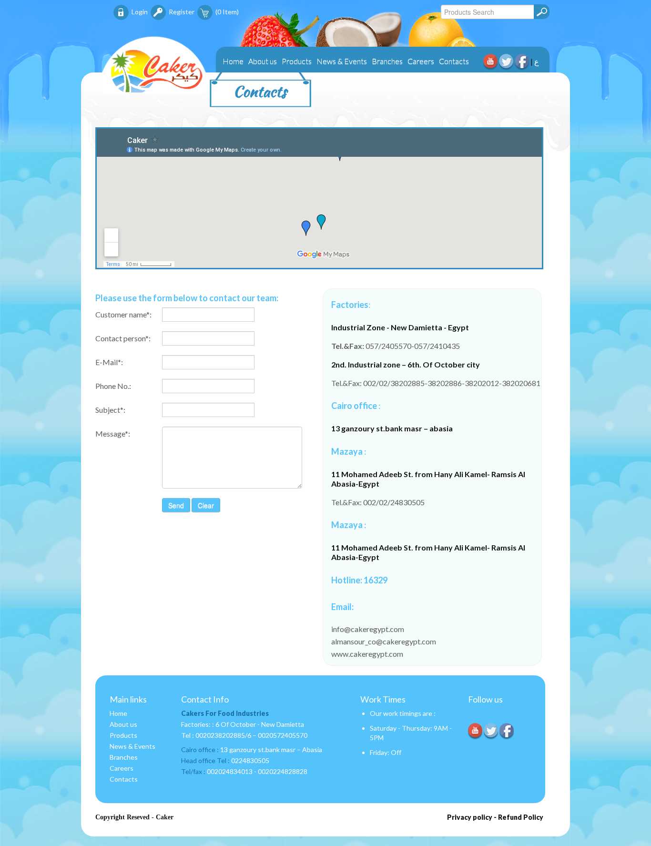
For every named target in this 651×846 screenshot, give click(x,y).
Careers (420, 60)
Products (297, 60)
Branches (387, 60)
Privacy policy (469, 817)
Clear (206, 505)
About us (262, 60)
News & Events (341, 60)
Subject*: (110, 409)
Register (181, 12)
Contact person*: (123, 338)
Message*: (112, 433)
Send (176, 505)
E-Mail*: (109, 362)
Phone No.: (113, 385)
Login (140, 12)
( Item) (227, 12)
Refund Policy (520, 817)
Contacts (454, 60)
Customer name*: (123, 314)
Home (233, 60)
